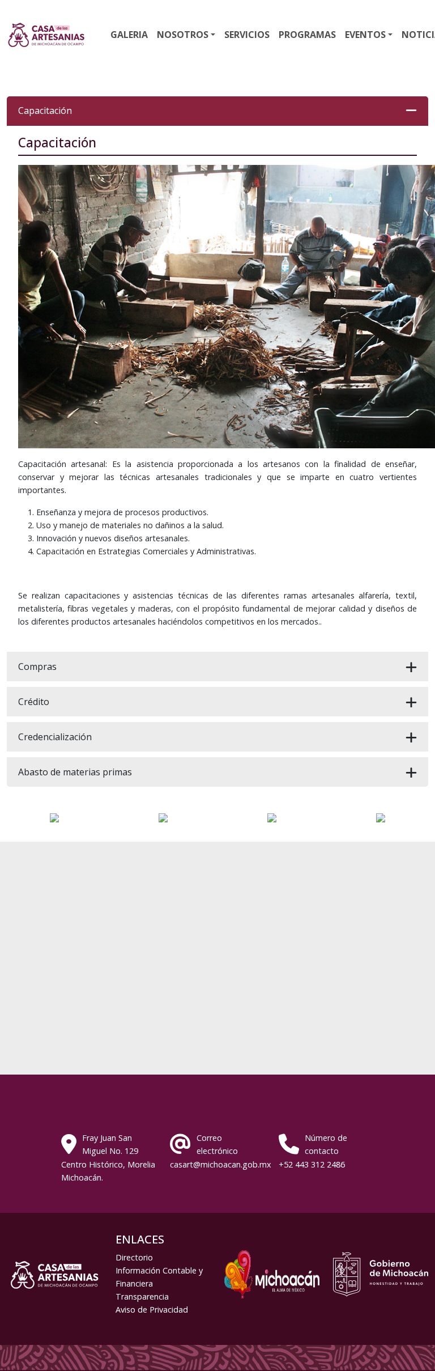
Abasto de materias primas (75, 772)
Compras (37, 666)
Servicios (247, 34)
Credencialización (55, 737)
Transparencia (142, 1296)
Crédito (33, 701)
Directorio (134, 1257)
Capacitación (45, 110)
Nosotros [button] (182, 34)
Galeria (129, 34)
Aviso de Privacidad (152, 1309)
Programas (307, 34)
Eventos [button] (365, 34)
